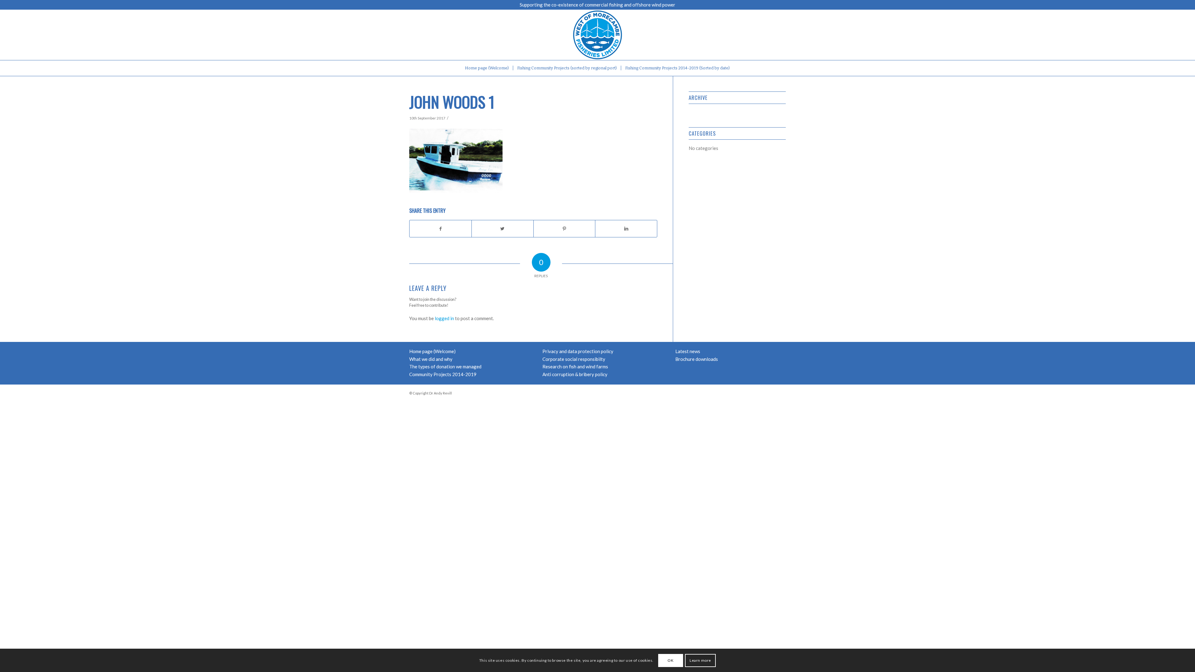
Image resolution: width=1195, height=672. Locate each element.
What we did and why (430, 359)
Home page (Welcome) (432, 351)
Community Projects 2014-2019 (442, 374)
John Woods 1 (451, 101)
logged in (444, 318)
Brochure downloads (696, 359)
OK (670, 660)
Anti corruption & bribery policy (574, 374)
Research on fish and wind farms (575, 366)
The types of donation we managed (445, 366)
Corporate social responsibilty (573, 359)
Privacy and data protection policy (577, 351)
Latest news (687, 351)
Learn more (700, 660)
